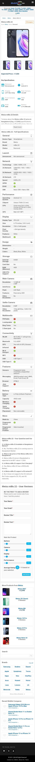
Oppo (7, 676)
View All (31, 663)
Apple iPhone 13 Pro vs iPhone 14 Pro (20, 719)
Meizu (20, 585)
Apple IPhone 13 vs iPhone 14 (19, 733)
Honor (28, 680)
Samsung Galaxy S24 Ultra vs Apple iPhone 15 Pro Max (19, 705)
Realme (17, 667)
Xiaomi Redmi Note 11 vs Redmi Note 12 (20, 712)
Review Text (9, 522)
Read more (17, 127)
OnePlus (28, 676)
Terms (27, 759)
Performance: (9, 560)
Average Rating (9, 568)
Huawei (17, 680)
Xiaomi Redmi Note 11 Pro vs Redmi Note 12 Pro (19, 727)
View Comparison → (13, 708)
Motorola (6, 690)
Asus (7, 680)
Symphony (17, 671)
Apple (7, 671)
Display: (7, 554)
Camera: (7, 547)
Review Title (9, 515)
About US (21, 759)
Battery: (7, 541)
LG (28, 685)
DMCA (16, 759)
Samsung (6, 667)
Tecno (28, 671)
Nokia (17, 690)
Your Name (8, 501)
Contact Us (10, 759)
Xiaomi (28, 667)
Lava (7, 685)
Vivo (17, 676)
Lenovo (17, 685)
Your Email (8, 508)
